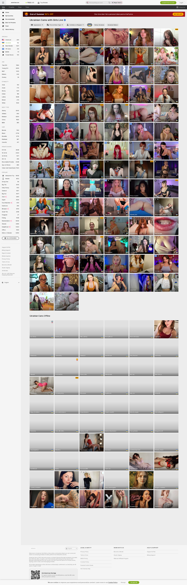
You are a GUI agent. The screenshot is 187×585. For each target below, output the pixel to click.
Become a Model (6, 265)
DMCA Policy (84, 558)
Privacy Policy (6, 259)
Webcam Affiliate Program (121, 558)
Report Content (6, 253)
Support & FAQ (6, 247)
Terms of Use (6, 262)
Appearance (37, 25)
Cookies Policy (84, 562)
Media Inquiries (6, 256)
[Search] (109, 2)
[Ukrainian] (89, 24)
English (70, 548)
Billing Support (6, 250)
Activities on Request (75, 25)
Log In (181, 2)
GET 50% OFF (178, 14)
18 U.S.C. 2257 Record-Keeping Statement (8, 274)
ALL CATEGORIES (11, 238)
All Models (5, 270)
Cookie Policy (112, 582)
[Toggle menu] (3, 2)
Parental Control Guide (86, 565)
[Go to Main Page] (15, 2)
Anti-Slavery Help (85, 568)
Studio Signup (6, 267)
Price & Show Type (55, 25)
